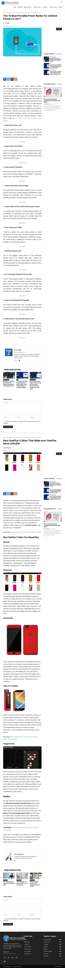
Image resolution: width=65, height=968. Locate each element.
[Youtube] (19, 360)
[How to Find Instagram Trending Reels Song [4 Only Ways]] (53, 92)
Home (4, 12)
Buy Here (22, 141)
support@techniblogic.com (9, 953)
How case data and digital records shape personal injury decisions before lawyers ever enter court (55, 73)
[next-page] (47, 78)
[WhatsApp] (15, 79)
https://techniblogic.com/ (19, 352)
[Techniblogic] (9, 355)
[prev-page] (45, 78)
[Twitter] (8, 79)
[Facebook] (4, 79)
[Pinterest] (12, 79)
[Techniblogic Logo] (10, 3)
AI (17, 379)
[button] (61, 2)
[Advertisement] (22, 66)
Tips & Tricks (6, 379)
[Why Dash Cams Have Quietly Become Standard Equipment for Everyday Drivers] (9, 375)
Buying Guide (10, 12)
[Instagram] (8, 957)
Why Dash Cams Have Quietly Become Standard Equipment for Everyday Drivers (55, 60)
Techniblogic (7, 23)
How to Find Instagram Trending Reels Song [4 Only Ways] (52, 100)
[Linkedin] (12, 957)
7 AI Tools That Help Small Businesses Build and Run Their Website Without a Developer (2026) (21, 384)
